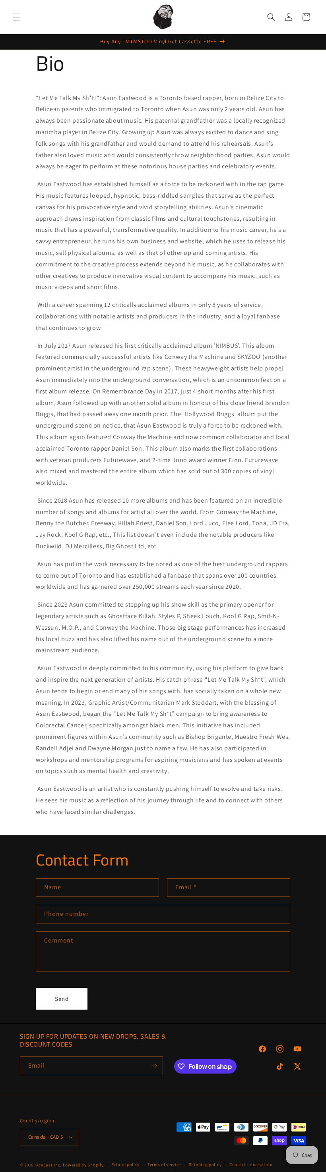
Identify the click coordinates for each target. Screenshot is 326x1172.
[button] (16, 17)
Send (62, 998)
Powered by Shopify (83, 1165)
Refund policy (125, 1164)
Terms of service (164, 1164)
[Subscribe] (154, 1065)
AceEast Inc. (49, 1165)
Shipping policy (205, 1164)
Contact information (250, 1164)
